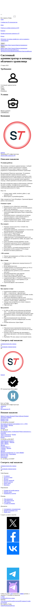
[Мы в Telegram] (13, 579)
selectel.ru (3, 155)
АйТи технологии (6, 434)
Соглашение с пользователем (12, 509)
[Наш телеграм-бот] (13, 592)
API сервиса (7, 502)
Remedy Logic (4, 419)
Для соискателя (8, 499)
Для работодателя (9, 500)
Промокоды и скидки (10, 493)
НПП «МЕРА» (5, 442)
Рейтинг (19, 51)
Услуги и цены (8, 477)
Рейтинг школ (8, 492)
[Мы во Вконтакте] (13, 554)
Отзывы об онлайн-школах (11, 490)
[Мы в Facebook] (13, 541)
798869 (22, 593)
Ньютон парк (4, 454)
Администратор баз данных (8, 344)
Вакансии (3, 49)
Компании (14, 51)
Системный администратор (8, 347)
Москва (11, 425)
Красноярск (12, 454)
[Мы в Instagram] (13, 567)
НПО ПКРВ (4, 425)
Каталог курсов (8, 482)
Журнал (29, 51)
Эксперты (8, 51)
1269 (11, 593)
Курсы (13, 605)
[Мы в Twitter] (13, 529)
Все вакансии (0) (10, 155)
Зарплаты (24, 51)
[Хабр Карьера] (7, 16)
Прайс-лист (7, 512)
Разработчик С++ (5, 446)
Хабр (2, 605)
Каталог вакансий (9, 480)
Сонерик (3, 448)
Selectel (3, 152)
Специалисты (10, 49)
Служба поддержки (9, 503)
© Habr (3, 596)
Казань (14, 434)
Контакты (6, 485)
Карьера (9, 605)
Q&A (5, 605)
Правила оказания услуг (11, 510)
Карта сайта (7, 483)
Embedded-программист (7, 440)
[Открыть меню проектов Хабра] (1, 14)
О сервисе (7, 476)
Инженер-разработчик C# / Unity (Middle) (12, 452)
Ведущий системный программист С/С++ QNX (14, 424)
